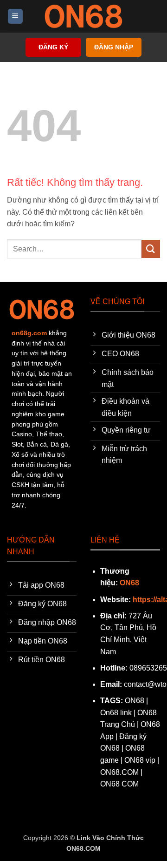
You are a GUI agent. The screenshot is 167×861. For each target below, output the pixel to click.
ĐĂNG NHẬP (113, 47)
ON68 (129, 583)
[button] (15, 16)
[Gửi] (150, 249)
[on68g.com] (83, 16)
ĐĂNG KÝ (53, 47)
